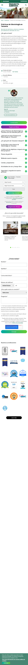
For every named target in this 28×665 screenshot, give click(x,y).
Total (13, 189)
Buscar (25, 4)
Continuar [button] (6, 663)
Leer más (14, 418)
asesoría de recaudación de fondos (17, 199)
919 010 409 (8, 202)
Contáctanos (24, 1)
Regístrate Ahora (14, 127)
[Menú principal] (2, 5)
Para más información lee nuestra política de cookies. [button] (13, 660)
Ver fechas (15, 72)
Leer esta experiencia (10, 115)
